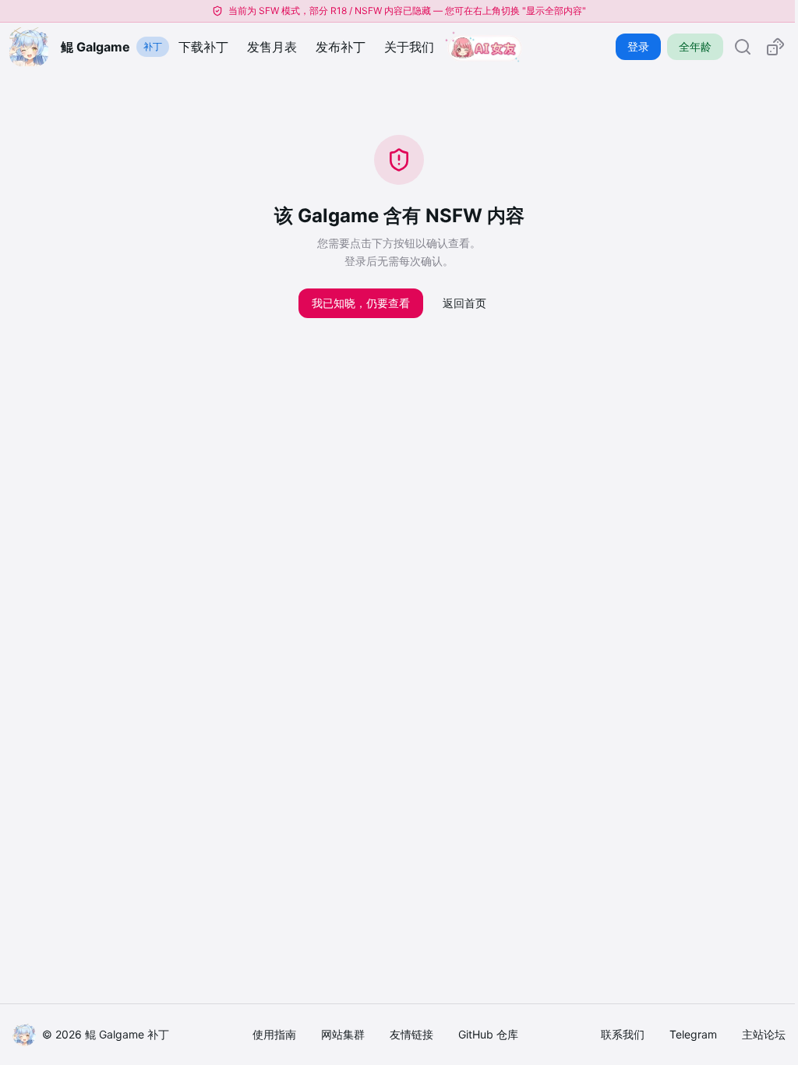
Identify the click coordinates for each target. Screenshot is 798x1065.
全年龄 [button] (695, 46)
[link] (742, 47)
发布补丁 (340, 47)
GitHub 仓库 (488, 1034)
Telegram (693, 1034)
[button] (775, 47)
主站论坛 (764, 1034)
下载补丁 (203, 47)
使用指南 (274, 1034)
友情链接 (411, 1034)
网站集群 (343, 1034)
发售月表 (272, 47)
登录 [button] (638, 46)
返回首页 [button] (464, 303)
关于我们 (409, 47)
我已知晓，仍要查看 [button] (361, 303)
